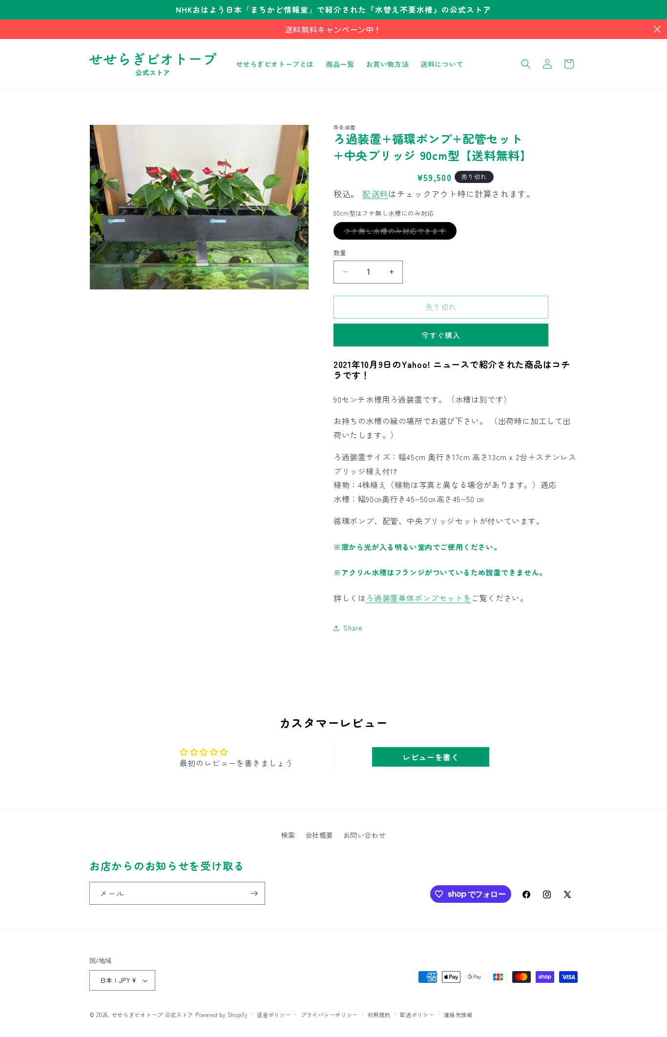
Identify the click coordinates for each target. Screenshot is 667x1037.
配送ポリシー (417, 1014)
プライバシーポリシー (329, 1014)
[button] (526, 64)
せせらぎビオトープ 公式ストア (153, 1014)
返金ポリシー (274, 1014)
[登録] (254, 893)
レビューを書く (430, 757)
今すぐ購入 (440, 335)
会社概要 (319, 835)
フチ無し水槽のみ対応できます (398, 232)
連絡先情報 (458, 1014)
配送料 (375, 193)
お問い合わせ (364, 835)
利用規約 (379, 1014)
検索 (288, 835)
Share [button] (353, 627)
